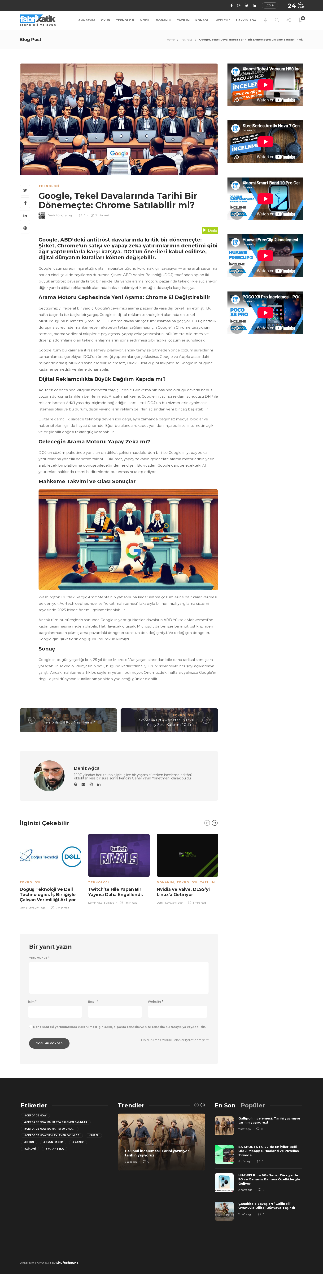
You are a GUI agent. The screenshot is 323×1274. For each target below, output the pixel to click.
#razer (78, 1142)
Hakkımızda (246, 20)
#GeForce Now (35, 1115)
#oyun (29, 1142)
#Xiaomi (30, 1148)
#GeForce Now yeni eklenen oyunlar (51, 1135)
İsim (32, 1001)
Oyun (105, 20)
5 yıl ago (177, 902)
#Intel (94, 1135)
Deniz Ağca (55, 215)
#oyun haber (53, 1142)
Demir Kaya (27, 908)
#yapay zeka (54, 1148)
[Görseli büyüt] (212, 498)
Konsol (202, 20)
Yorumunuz (39, 958)
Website (155, 1001)
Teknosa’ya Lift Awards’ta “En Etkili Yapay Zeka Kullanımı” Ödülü (165, 722)
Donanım (163, 20)
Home (171, 39)
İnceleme (222, 20)
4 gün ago (244, 1161)
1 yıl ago (68, 215)
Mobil (145, 20)
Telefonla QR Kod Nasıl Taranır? (69, 722)
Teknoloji (125, 20)
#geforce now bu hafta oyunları (49, 1128)
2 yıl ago (40, 908)
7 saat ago (131, 1161)
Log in (270, 5)
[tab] (225, 1105)
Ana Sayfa (86, 20)
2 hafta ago (245, 1190)
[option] (50, 871)
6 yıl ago (109, 902)
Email (93, 1001)
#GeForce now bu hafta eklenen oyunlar (55, 1122)
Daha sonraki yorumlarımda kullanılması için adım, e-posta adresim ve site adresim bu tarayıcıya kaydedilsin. (119, 1027)
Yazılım (183, 20)
